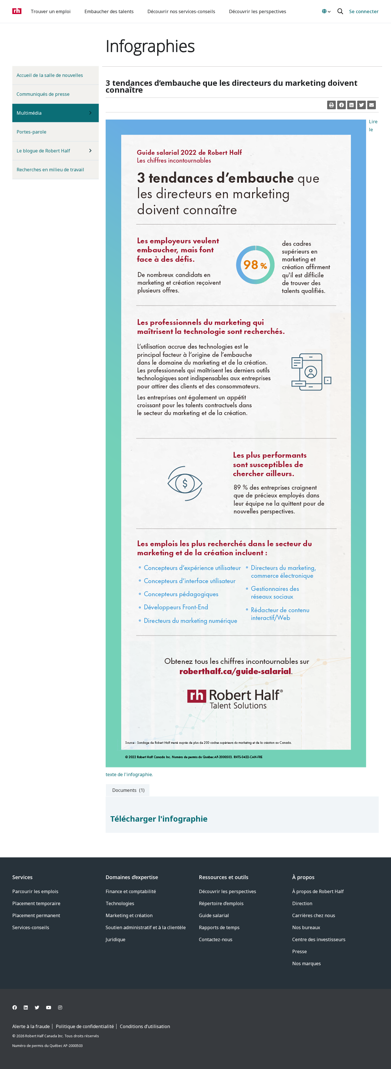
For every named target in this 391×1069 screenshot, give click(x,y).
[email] (371, 105)
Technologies (120, 903)
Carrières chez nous (313, 915)
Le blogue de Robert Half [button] (43, 151)
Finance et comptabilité (131, 891)
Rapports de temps (219, 927)
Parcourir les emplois (35, 891)
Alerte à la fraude (31, 1026)
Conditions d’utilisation (145, 1026)
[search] (341, 11)
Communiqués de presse (43, 94)
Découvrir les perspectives (257, 11)
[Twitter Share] (361, 105)
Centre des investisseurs (318, 939)
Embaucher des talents (109, 11)
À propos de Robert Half (318, 891)
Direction (302, 903)
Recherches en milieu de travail (50, 169)
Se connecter (364, 11)
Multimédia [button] (38, 113)
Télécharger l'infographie (159, 818)
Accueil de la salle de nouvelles (50, 75)
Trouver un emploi (51, 11)
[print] (331, 105)
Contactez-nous (215, 939)
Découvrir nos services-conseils (181, 11)
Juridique (115, 939)
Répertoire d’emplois (221, 903)
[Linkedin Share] (351, 105)
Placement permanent (36, 915)
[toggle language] (326, 11)
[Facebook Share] (341, 105)
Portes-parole (31, 132)
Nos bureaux (306, 927)
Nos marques (306, 963)
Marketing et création (129, 915)
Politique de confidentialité (85, 1026)
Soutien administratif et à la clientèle (146, 927)
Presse (299, 951)
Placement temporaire (36, 903)
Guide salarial (214, 915)
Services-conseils (30, 927)
